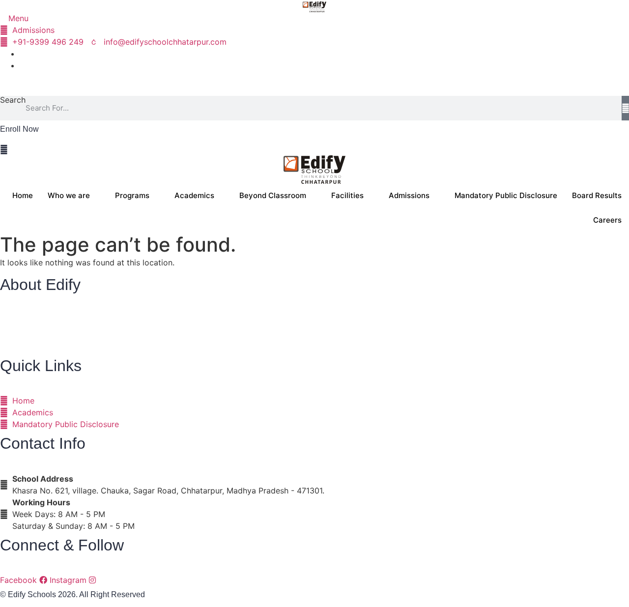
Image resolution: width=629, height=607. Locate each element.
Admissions (409, 195)
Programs (132, 195)
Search (13, 100)
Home (22, 195)
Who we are (69, 195)
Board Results (597, 195)
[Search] (625, 108)
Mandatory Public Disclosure (506, 195)
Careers (607, 220)
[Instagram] (23, 65)
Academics (194, 195)
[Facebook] (23, 53)
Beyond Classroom (272, 195)
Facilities (347, 195)
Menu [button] (17, 18)
